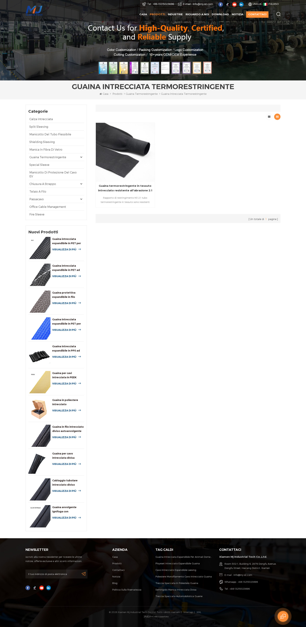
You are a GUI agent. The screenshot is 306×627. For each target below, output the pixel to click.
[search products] (278, 14)
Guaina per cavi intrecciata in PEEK (64, 375)
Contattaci (257, 14)
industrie (175, 14)
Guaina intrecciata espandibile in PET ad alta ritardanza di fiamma (66, 268)
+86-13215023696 (163, 3)
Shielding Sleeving (42, 142)
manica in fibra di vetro (45, 149)
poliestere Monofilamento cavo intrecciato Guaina (183, 576)
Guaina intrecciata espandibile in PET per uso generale (66, 241)
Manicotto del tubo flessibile (50, 134)
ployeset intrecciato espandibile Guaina (177, 563)
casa (115, 556)
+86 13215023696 (248, 581)
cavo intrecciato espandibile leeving (175, 570)
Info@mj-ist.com (203, 3)
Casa (143, 14)
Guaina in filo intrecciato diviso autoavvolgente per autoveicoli (68, 429)
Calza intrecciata (41, 119)
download (220, 14)
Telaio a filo (37, 191)
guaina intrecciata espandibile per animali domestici (183, 556)
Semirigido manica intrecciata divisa (175, 589)
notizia (237, 14)
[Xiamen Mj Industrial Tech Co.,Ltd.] (34, 10)
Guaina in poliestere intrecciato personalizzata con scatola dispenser (65, 402)
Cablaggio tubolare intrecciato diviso (65, 482)
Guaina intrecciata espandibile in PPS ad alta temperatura (66, 349)
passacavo (36, 199)
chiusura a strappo (42, 183)
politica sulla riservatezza (126, 589)
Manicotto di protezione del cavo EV (53, 174)
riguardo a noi (197, 14)
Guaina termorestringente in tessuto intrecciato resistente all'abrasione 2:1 (125, 188)
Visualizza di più (64, 249)
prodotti (117, 563)
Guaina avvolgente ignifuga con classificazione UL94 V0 (67, 510)
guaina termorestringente (142, 93)
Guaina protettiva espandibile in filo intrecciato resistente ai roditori (67, 295)
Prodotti (157, 14)
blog (114, 583)
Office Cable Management (47, 206)
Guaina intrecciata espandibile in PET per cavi (66, 322)
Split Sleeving (38, 126)
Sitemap (188, 612)
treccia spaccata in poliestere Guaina (176, 583)
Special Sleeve (39, 164)
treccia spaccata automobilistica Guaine (178, 596)
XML (199, 612)
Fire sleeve (36, 214)
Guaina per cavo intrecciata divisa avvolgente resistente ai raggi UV (68, 456)
